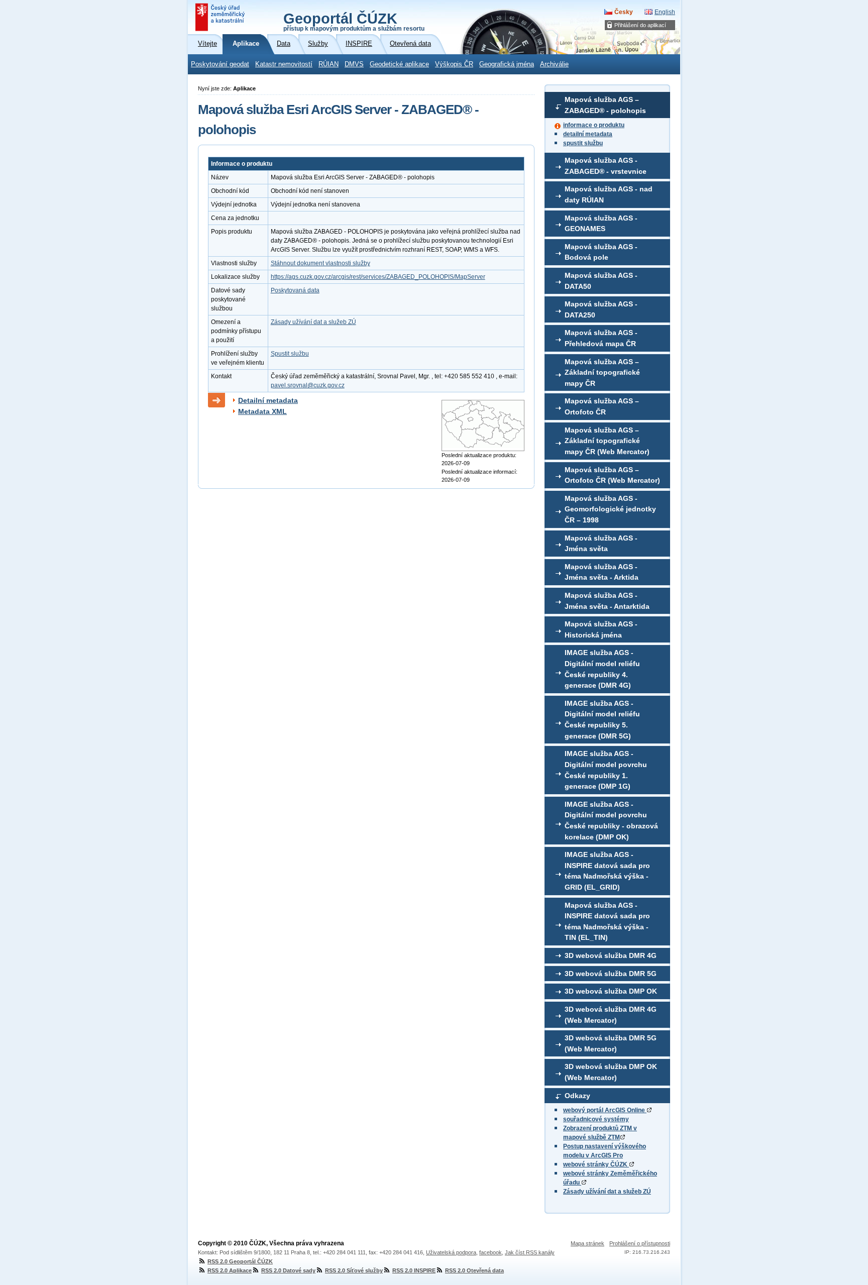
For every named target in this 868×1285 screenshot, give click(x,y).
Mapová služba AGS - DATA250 (601, 309)
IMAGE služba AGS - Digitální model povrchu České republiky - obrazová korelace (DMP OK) (611, 820)
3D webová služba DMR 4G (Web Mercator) (611, 1014)
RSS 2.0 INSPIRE (414, 1270)
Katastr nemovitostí (283, 64)
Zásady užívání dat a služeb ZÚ (607, 1191)
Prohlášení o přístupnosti (639, 1243)
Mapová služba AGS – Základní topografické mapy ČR (602, 372)
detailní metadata (587, 134)
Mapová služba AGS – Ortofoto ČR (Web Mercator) (612, 475)
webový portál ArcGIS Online (604, 1110)
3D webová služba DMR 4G (611, 955)
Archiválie (554, 64)
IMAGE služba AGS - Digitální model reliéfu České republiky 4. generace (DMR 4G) (602, 669)
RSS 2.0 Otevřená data (474, 1270)
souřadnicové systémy (596, 1119)
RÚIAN (328, 64)
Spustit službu (290, 353)
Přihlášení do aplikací (640, 25)
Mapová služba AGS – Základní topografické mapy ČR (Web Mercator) (607, 441)
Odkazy (577, 1096)
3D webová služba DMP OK (611, 991)
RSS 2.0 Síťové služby (354, 1270)
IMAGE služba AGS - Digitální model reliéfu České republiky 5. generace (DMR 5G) (602, 719)
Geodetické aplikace (399, 64)
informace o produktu (593, 125)
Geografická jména (506, 64)
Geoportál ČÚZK (353, 21)
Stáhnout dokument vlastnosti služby (320, 263)
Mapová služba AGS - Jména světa (601, 543)
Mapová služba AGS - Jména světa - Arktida (601, 572)
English (665, 12)
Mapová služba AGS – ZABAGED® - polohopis (605, 105)
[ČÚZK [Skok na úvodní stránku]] (221, 17)
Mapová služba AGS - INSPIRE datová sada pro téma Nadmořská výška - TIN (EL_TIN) (607, 921)
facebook (490, 1252)
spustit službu (583, 143)
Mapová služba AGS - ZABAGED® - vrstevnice (605, 165)
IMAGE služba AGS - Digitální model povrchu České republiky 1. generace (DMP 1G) (606, 769)
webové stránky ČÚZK (596, 1164)
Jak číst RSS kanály (530, 1252)
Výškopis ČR (454, 64)
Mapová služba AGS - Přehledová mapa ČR (601, 338)
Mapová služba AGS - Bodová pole (601, 252)
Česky (623, 12)
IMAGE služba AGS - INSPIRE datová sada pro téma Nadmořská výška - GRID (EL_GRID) (607, 870)
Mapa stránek (587, 1243)
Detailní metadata (268, 400)
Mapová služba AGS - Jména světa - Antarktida (607, 600)
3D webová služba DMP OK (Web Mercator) (611, 1072)
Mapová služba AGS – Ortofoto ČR (602, 406)
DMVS (354, 64)
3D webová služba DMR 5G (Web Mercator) (611, 1043)
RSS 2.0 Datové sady (288, 1270)
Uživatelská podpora (451, 1252)
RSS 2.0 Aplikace (229, 1270)
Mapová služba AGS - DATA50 (601, 280)
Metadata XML (262, 411)
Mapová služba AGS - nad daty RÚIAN (609, 194)
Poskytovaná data (295, 290)
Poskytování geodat (220, 64)
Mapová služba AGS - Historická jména (601, 629)
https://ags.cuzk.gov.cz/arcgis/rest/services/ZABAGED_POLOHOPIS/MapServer (378, 276)
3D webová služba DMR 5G (611, 974)
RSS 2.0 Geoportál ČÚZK (240, 1261)
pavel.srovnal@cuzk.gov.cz (308, 385)
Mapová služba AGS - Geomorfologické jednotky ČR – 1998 (610, 509)
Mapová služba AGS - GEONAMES (601, 223)
